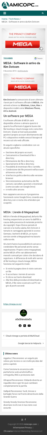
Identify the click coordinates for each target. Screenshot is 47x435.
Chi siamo (8, 431)
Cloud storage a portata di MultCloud (22, 336)
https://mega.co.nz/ (12, 304)
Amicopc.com (30, 424)
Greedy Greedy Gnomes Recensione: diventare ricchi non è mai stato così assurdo (20, 405)
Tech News (8, 58)
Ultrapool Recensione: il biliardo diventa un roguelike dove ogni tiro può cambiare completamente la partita (22, 383)
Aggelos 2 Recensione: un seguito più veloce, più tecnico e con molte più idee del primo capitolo (22, 361)
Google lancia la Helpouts (29, 343)
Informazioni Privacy (22, 427)
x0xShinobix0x (23, 71)
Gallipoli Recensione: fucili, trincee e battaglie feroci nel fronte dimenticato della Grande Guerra (23, 394)
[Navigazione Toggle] (5, 13)
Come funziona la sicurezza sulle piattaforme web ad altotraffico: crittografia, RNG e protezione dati (18, 372)
